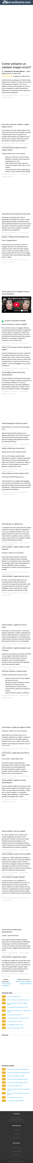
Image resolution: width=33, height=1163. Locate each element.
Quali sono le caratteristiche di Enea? (17, 1082)
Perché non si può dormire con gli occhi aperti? (18, 1094)
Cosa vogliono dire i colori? (14, 1097)
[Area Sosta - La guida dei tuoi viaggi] (16, 4)
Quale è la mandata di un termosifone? (18, 1069)
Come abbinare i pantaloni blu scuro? (17, 1007)
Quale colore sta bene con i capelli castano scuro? (19, 1011)
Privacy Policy (16, 1154)
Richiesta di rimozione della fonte (11, 95)
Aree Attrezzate (17, 1137)
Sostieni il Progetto (16, 1151)
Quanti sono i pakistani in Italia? (16, 1076)
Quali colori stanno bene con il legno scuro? (17, 1003)
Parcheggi (16, 1130)
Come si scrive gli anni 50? (14, 1085)
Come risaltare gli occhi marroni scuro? (18, 1018)
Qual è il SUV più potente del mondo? (17, 1079)
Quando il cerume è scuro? (14, 1021)
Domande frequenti (16, 1147)
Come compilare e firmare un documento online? (18, 1089)
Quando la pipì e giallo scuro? (15, 1028)
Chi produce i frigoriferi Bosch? (15, 1100)
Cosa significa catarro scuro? (15, 1024)
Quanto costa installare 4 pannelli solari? (18, 1072)
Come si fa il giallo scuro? (14, 996)
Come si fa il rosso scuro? (14, 1014)
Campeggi (16, 1134)
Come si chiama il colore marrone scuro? (18, 1000)
